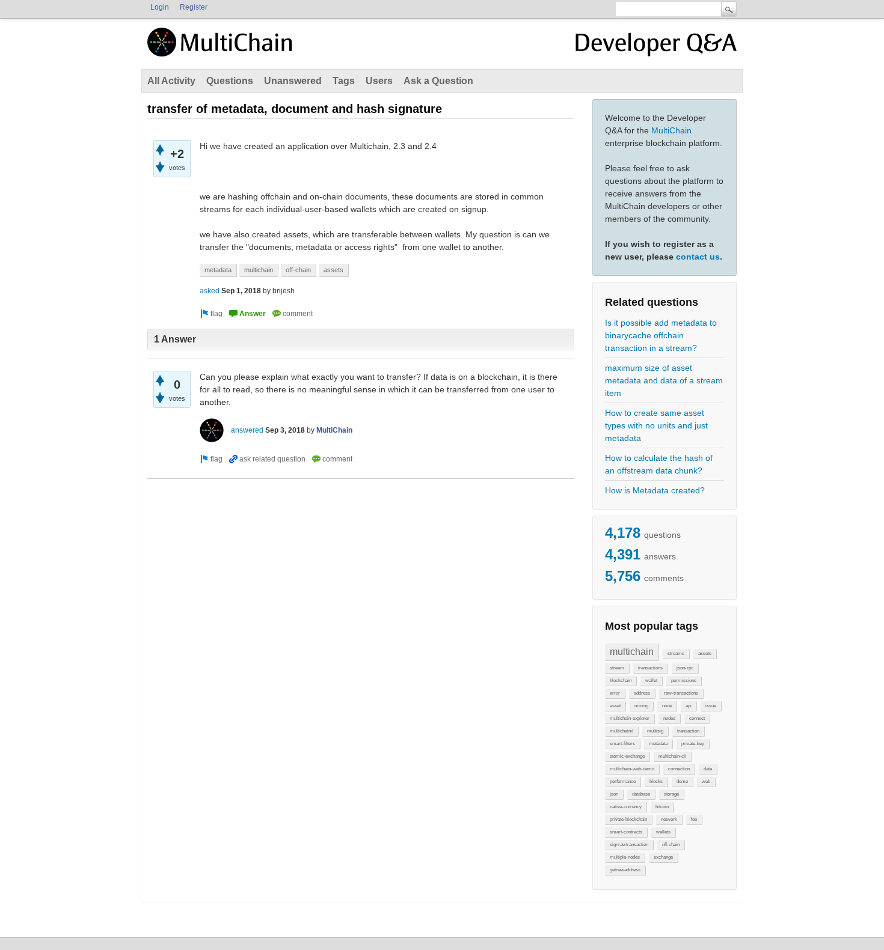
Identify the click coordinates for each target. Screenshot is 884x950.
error (615, 693)
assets (704, 653)
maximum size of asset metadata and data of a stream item (664, 380)
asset (615, 705)
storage (671, 794)
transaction (688, 731)
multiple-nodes (625, 857)
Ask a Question (438, 81)
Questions (229, 81)
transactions (650, 668)
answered (247, 430)
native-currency (626, 806)
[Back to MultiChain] (221, 48)
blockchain (620, 680)
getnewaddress (625, 869)
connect (697, 718)
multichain (632, 652)
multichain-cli (672, 756)
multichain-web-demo (632, 769)
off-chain (671, 844)
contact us (698, 256)
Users (379, 81)
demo (682, 781)
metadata (658, 743)
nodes (669, 718)
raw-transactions (681, 693)
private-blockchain (628, 819)
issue (710, 705)
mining (641, 705)
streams (676, 653)
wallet (651, 680)
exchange (663, 857)
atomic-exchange (627, 756)
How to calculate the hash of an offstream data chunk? (659, 464)
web (706, 781)
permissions (683, 680)
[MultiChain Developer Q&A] (656, 47)
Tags (344, 81)
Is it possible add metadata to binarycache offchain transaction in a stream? (661, 335)
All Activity (171, 81)
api (689, 705)
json (614, 794)
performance (623, 781)
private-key (692, 743)
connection (679, 769)
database (641, 794)
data (708, 769)
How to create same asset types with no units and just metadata (656, 425)
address (642, 693)
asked (209, 291)
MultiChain (671, 130)
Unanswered (293, 81)
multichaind (621, 731)
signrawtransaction (629, 844)
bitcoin (662, 806)
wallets (663, 832)
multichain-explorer (629, 718)
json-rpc (685, 668)
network (669, 819)
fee (694, 819)
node (667, 705)
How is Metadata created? (655, 490)
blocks (656, 781)
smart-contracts (626, 832)
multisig (655, 731)
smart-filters (622, 743)
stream (617, 668)
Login (159, 7)
